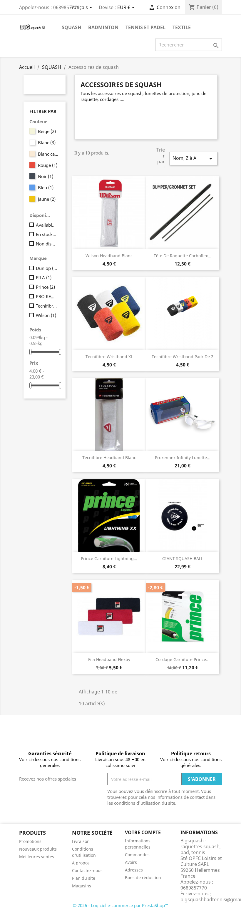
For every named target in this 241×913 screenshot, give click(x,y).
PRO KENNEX (46, 296)
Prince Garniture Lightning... (109, 558)
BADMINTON (103, 27)
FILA (43, 277)
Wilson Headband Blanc (109, 255)
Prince (45, 287)
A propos (81, 863)
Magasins (81, 886)
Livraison (81, 841)
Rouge (47, 165)
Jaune (47, 199)
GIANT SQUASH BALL (182, 558)
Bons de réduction (143, 877)
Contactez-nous (87, 870)
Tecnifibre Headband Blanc (109, 457)
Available (46, 225)
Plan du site (83, 878)
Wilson (46, 315)
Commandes (137, 854)
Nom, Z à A (193, 158)
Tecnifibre (46, 306)
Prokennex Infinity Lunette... (182, 457)
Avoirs (131, 862)
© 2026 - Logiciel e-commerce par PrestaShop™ (120, 905)
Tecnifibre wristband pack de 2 (182, 356)
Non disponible (46, 244)
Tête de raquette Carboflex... (182, 255)
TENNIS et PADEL (145, 27)
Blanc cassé (48, 154)
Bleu (45, 187)
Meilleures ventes (36, 856)
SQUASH (71, 27)
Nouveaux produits (38, 849)
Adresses (134, 870)
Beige (47, 131)
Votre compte (143, 832)
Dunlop (46, 268)
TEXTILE (182, 27)
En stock (46, 234)
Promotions (30, 841)
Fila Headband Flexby (109, 659)
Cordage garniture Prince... (182, 659)
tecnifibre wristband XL (109, 356)
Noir (45, 176)
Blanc (47, 142)
